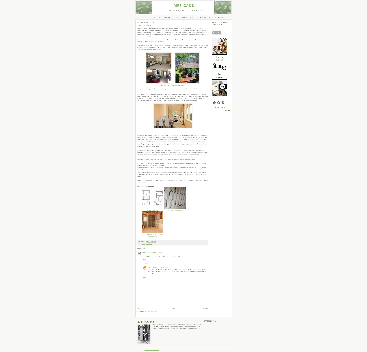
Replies (146, 263)
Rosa (149, 267)
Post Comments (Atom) (150, 311)
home (143, 244)
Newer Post (140, 308)
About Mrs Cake (169, 17)
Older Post (205, 308)
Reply (144, 259)
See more (197, 328)
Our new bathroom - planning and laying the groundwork (152, 235)
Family (192, 17)
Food (183, 17)
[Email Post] (145, 241)
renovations (149, 244)
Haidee (144, 252)
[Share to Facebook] (153, 242)
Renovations (205, 17)
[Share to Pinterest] (155, 242)
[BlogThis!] (149, 242)
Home (155, 17)
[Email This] (148, 242)
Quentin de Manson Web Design (151, 350)
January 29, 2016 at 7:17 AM (154, 252)
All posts (219, 17)
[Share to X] (151, 242)
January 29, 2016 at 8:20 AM (160, 267)
